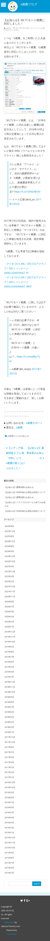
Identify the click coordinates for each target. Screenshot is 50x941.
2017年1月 (9, 777)
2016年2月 (9, 827)
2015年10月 (10, 847)
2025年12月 (10, 531)
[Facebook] (24, 900)
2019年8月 (9, 651)
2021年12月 (10, 586)
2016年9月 (9, 792)
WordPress (12, 934)
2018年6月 (9, 712)
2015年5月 (9, 872)
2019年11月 (10, 636)
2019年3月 (9, 676)
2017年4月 (9, 762)
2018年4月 (9, 717)
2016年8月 (9, 797)
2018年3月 (9, 722)
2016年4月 (9, 817)
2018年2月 (9, 727)
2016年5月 (9, 812)
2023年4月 (9, 566)
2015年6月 (9, 867)
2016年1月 (9, 832)
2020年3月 (9, 616)
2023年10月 (10, 561)
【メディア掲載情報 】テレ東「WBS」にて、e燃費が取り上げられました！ (15, 458)
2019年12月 (10, 631)
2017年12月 (10, 737)
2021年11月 (10, 591)
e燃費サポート (34, 423)
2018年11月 (10, 687)
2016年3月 (9, 822)
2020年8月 (9, 601)
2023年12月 (10, 556)
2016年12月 (10, 782)
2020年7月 (9, 606)
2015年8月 (9, 857)
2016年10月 (10, 787)
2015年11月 (10, 842)
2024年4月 (9, 551)
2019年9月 (9, 646)
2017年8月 (9, 747)
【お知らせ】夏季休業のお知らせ (35, 453)
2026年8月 (9, 526)
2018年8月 (9, 702)
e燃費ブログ (29, 4)
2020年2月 (9, 621)
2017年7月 (9, 752)
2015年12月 (10, 837)
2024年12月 (10, 541)
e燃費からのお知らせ (18, 435)
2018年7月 (9, 707)
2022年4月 (9, 576)
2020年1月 (9, 626)
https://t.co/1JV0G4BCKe (27, 191)
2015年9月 (9, 852)
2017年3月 (9, 767)
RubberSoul (9, 922)
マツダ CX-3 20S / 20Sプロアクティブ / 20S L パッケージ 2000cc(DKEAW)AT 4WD (25, 282)
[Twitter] (21, 900)
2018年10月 (10, 692)
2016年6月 (9, 807)
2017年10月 (10, 742)
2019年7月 (9, 656)
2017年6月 (9, 757)
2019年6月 (9, 661)
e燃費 (19, 427)
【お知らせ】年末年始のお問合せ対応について (25, 492)
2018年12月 (10, 681)
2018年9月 (9, 697)
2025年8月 (9, 536)
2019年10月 (10, 641)
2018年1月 (9, 732)
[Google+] (28, 900)
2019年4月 (9, 671)
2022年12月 (10, 571)
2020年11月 (10, 596)
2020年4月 (9, 611)
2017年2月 (9, 772)
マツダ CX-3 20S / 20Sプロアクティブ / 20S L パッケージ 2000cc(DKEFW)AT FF (25, 268)
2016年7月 (9, 802)
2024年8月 (9, 546)
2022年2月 (9, 581)
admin (8, 28)
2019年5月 (9, 666)
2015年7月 (9, 862)
